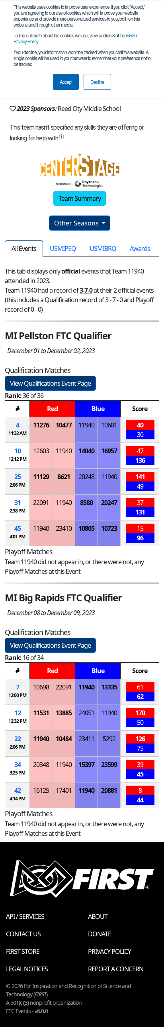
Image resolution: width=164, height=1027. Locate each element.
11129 (41, 476)
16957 (109, 451)
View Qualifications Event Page (50, 383)
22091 (41, 502)
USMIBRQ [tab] (103, 248)
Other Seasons (77, 223)
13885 (64, 713)
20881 (109, 790)
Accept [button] (66, 81)
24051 (86, 713)
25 (17, 476)
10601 (109, 425)
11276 (41, 425)
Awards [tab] (140, 248)
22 (17, 738)
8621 (63, 476)
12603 (41, 451)
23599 (109, 764)
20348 (41, 764)
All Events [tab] (24, 248)
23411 (86, 738)
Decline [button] (97, 81)
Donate (99, 934)
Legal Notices (27, 969)
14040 (86, 451)
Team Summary (80, 198)
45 (17, 528)
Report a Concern (115, 969)
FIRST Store (22, 951)
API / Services (25, 916)
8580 (86, 502)
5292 (109, 738)
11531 (41, 713)
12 (17, 713)
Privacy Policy (109, 951)
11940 (86, 425)
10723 (109, 528)
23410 (64, 528)
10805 (86, 528)
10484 (64, 738)
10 (17, 451)
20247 (109, 502)
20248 (86, 476)
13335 (109, 687)
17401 (64, 790)
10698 (41, 687)
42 (17, 790)
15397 (86, 764)
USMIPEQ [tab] (63, 248)
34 (17, 764)
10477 (64, 425)
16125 (41, 790)
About (97, 916)
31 (17, 502)
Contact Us (23, 934)
